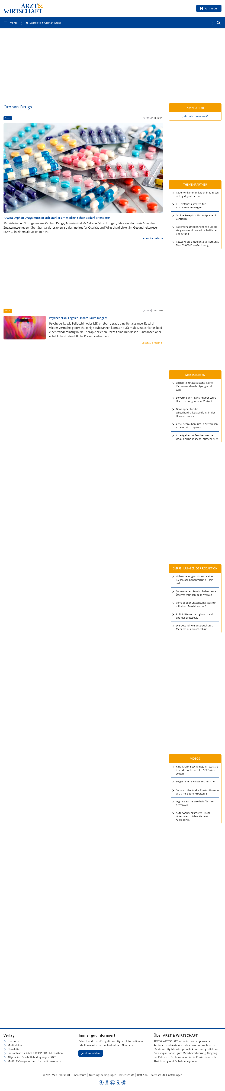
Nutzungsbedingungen (102, 1075)
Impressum (79, 1075)
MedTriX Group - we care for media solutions (34, 1061)
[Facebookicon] (101, 1082)
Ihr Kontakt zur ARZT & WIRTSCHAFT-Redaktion (35, 1053)
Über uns (13, 1041)
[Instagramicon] (107, 1082)
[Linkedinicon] (124, 1082)
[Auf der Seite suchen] (218, 23)
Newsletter (14, 1049)
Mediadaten (15, 1045)
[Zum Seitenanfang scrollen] (218, 1084)
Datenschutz (126, 1075)
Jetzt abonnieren (194, 116)
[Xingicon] (118, 1082)
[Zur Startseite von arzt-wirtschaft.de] (23, 8)
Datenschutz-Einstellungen (166, 1075)
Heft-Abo (142, 1075)
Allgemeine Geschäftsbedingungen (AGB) (32, 1057)
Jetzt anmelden (91, 1053)
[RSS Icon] (112, 1082)
